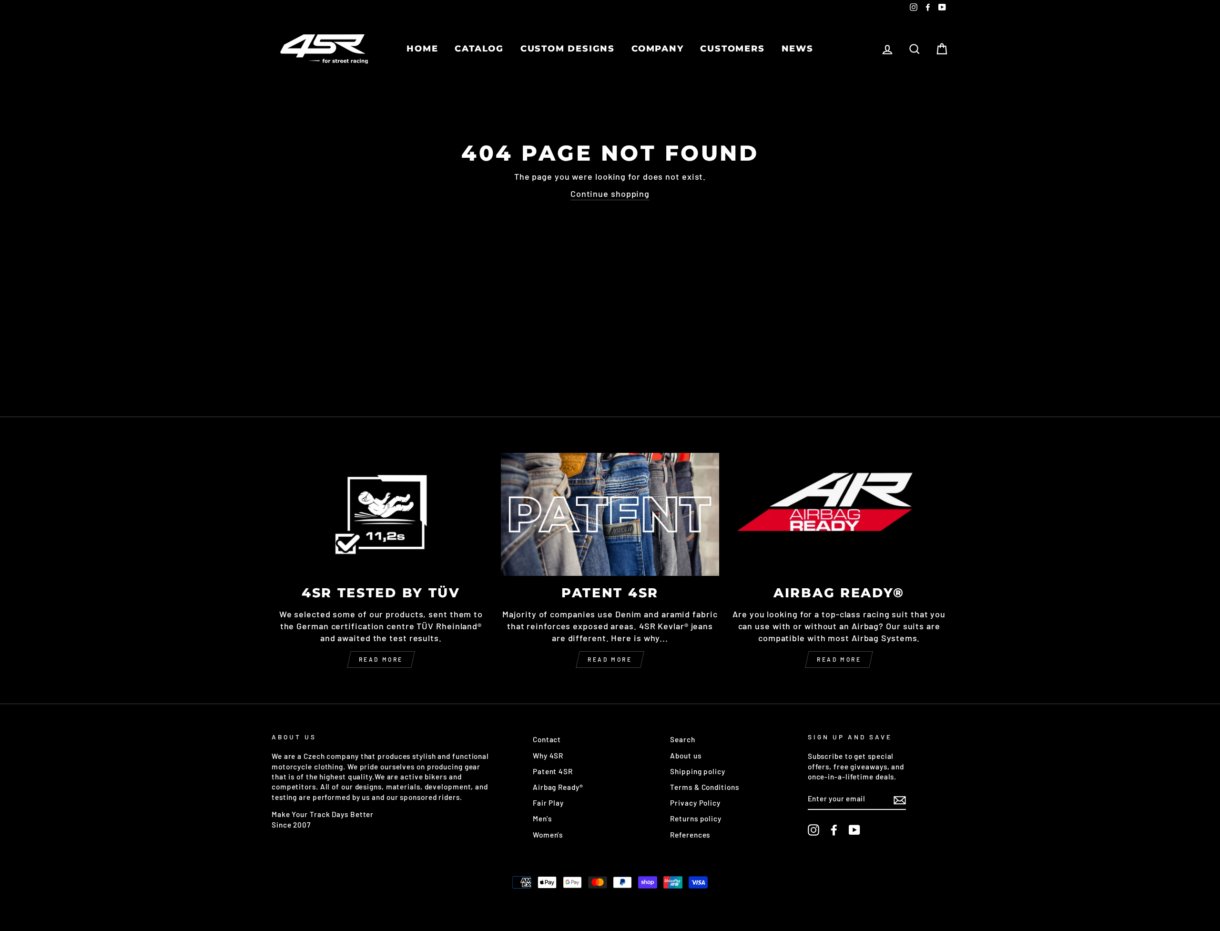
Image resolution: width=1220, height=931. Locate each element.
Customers (732, 48)
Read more (381, 659)
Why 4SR (548, 755)
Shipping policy (697, 771)
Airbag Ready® (558, 787)
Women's (548, 834)
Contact (547, 739)
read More (610, 659)
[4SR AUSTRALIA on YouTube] (854, 830)
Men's (542, 818)
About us (685, 755)
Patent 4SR (553, 771)
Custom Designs (567, 48)
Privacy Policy (695, 802)
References (690, 834)
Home (422, 48)
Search (682, 739)
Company (657, 48)
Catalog (479, 48)
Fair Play (548, 802)
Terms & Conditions (704, 787)
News (797, 48)
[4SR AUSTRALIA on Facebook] (834, 830)
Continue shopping (610, 193)
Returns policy (696, 818)
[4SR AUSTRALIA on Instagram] (813, 830)
